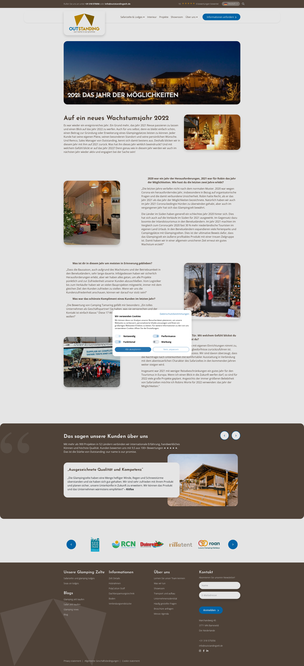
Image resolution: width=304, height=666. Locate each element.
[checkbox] (118, 336)
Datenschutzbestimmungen (174, 313)
